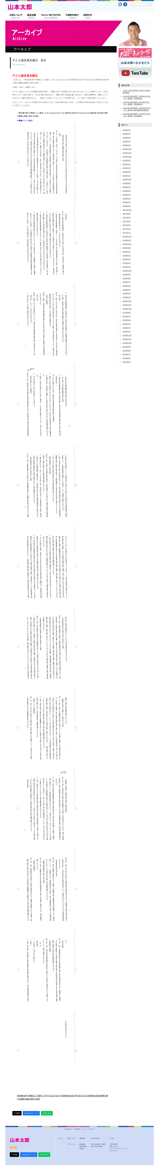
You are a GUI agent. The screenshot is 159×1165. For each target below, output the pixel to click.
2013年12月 (127, 335)
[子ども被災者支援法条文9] (47, 808)
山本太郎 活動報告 (31, 16)
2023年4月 (127, 141)
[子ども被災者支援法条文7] (47, 646)
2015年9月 (127, 274)
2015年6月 (127, 286)
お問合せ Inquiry (87, 16)
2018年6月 (127, 191)
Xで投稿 (17, 1113)
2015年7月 (127, 282)
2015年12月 (127, 271)
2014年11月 (127, 305)
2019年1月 (127, 176)
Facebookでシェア (31, 1113)
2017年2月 (127, 229)
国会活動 (82, 1144)
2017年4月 (127, 221)
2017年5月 (127, 217)
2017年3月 (127, 225)
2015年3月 (127, 297)
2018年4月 (127, 198)
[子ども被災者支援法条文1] (47, 162)
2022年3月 (127, 160)
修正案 (82, 1148)
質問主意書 (83, 1146)
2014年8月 (127, 312)
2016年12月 (127, 236)
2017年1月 (127, 233)
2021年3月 (127, 168)
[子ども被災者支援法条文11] (47, 969)
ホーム (61, 1138)
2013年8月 (127, 351)
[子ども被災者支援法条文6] (47, 566)
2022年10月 (127, 157)
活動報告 (82, 1138)
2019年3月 (127, 172)
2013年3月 (127, 362)
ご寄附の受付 (72, 16)
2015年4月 (127, 293)
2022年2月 (127, 164)
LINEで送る (47, 1113)
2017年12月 (127, 210)
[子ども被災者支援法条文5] (47, 485)
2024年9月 (127, 130)
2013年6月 (127, 358)
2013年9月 (127, 347)
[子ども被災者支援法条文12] (47, 1050)
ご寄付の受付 (114, 1144)
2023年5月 (127, 138)
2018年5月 (127, 195)
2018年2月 (127, 206)
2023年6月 (127, 134)
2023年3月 (127, 145)
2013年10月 (127, 343)
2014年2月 (127, 331)
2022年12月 (127, 149)
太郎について (15, 16)
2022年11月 (127, 153)
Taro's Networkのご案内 (98, 1144)
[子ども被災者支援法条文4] (47, 404)
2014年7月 (127, 316)
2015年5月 (127, 290)
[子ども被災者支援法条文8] (47, 727)
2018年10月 (127, 179)
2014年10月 (127, 309)
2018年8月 (127, 183)
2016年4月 (127, 255)
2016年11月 (127, 240)
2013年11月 (127, 339)
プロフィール (71, 1144)
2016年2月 (127, 263)
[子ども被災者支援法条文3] (47, 323)
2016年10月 (127, 244)
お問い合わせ (114, 1146)
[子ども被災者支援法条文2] (47, 243)
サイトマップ (114, 1151)
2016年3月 (127, 259)
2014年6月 (127, 320)
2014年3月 (127, 328)
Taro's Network (95, 1138)
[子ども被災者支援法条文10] (47, 889)
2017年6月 (127, 214)
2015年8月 (127, 278)
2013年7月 (127, 354)
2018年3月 (127, 202)
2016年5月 (127, 252)
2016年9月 (127, 248)
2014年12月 (127, 301)
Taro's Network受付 (97, 1146)
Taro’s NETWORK (51, 16)
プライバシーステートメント (119, 1148)
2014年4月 (127, 324)
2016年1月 (127, 267)
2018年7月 (127, 187)
